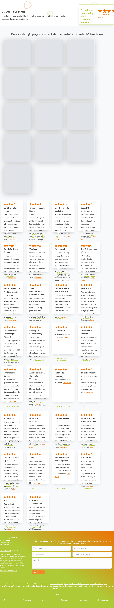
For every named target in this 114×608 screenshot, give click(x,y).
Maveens (10, 318)
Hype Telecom (12, 360)
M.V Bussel (10, 276)
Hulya (34, 276)
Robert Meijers (89, 488)
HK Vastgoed (11, 527)
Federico (35, 445)
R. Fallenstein (62, 273)
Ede (70, 584)
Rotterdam (94, 584)
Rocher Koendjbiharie (12, 485)
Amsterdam (85, 584)
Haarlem (24, 586)
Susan (34, 488)
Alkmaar (8, 586)
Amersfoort (17, 586)
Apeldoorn (92, 586)
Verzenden (38, 572)
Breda (30, 586)
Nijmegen (84, 586)
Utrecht (60, 584)
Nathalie (86, 360)
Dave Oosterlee (12, 406)
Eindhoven (69, 586)
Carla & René (11, 237)
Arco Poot (61, 318)
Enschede (53, 584)
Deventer (44, 586)
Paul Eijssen (36, 527)
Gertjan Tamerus (90, 276)
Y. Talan (86, 318)
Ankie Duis (61, 488)
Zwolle (66, 584)
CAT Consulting (63, 406)
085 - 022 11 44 (5, 551)
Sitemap (57, 594)
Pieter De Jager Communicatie (38, 236)
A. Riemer (87, 406)
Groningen (77, 586)
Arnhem (99, 586)
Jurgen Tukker (63, 445)
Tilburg (50, 586)
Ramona (9, 445)
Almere (100, 584)
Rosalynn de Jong (39, 403)
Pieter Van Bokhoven (61, 359)
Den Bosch (37, 586)
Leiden (56, 586)
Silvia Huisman (38, 360)
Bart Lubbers (62, 237)
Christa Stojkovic (39, 318)
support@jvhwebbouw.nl (8, 571)
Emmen (62, 586)
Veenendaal (76, 584)
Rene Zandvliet (89, 445)
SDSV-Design (88, 235)
